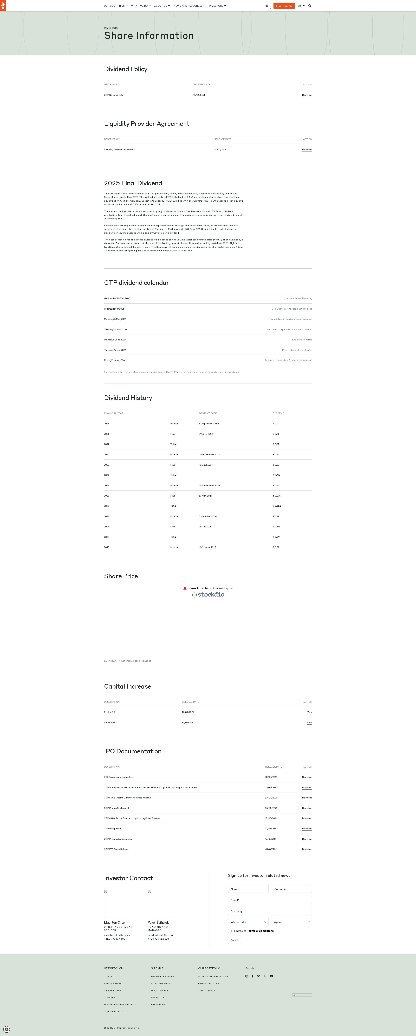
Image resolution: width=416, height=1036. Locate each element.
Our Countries (114, 5)
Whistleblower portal (120, 1004)
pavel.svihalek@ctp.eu (161, 935)
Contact (110, 976)
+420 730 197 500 (114, 938)
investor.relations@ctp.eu (224, 371)
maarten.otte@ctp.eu (117, 935)
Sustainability (161, 983)
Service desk (113, 983)
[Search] (309, 5)
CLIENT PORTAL (114, 1011)
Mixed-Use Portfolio (213, 976)
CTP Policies (112, 990)
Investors (216, 5)
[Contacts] (267, 6)
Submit (234, 940)
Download (307, 94)
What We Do (139, 5)
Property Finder (162, 976)
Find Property (284, 5)
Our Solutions (208, 983)
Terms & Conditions (260, 930)
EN (299, 5)
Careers (109, 997)
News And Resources (188, 5)
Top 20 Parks (206, 990)
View (309, 712)
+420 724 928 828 (158, 938)
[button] (6, 1029)
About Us (160, 5)
